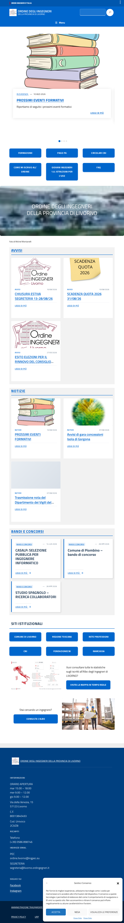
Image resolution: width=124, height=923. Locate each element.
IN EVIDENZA (23, 94)
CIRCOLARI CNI (98, 153)
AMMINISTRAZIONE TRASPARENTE (27, 907)
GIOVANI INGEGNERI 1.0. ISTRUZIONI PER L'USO (62, 172)
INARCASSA (99, 651)
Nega (77, 912)
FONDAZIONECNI (62, 651)
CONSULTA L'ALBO (35, 719)
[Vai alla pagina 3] (64, 141)
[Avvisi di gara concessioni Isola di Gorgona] (88, 412)
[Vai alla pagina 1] (59, 141)
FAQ (98, 167)
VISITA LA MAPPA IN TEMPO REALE (88, 685)
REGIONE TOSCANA (62, 636)
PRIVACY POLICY (18, 916)
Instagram (15, 891)
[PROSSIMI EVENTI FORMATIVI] (62, 61)
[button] (117, 883)
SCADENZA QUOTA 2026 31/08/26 (84, 296)
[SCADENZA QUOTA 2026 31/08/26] (88, 271)
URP (37, 916)
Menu (62, 22)
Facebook (15, 885)
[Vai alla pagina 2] (61, 141)
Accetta (56, 912)
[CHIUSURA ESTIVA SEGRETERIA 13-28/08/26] (35, 271)
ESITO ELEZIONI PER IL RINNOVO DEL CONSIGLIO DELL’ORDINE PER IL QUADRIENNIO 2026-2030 (33, 364)
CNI (25, 651)
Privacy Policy (77, 918)
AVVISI (16, 250)
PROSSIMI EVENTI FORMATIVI (40, 100)
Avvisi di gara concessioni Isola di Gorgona (85, 437)
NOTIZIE (18, 391)
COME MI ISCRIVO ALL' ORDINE (25, 169)
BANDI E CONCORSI (27, 531)
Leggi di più (20, 305)
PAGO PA (62, 153)
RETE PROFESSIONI (99, 636)
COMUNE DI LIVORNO (25, 636)
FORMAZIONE (25, 153)
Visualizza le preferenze (104, 912)
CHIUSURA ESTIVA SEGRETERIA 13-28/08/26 (34, 296)
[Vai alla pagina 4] (66, 141)
